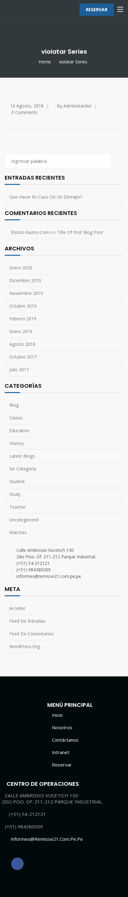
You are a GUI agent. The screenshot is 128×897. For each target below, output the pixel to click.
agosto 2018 (22, 344)
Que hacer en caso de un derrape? (45, 197)
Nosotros (62, 727)
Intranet (60, 752)
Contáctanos (65, 740)
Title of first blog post (80, 232)
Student (17, 481)
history (16, 443)
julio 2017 (19, 370)
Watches (18, 532)
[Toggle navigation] (120, 9)
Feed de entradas (27, 621)
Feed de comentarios (31, 634)
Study (15, 494)
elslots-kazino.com (30, 232)
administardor (77, 106)
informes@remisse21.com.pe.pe (47, 839)
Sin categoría (22, 469)
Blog (14, 405)
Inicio (57, 715)
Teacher (17, 507)
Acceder (17, 608)
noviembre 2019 (26, 293)
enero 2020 (20, 268)
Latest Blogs (22, 456)
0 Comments (24, 112)
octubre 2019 (23, 306)
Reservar (62, 765)
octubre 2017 (23, 357)
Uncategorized (24, 520)
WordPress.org (24, 646)
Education (19, 430)
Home (45, 62)
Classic (16, 418)
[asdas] (17, 864)
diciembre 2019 (25, 280)
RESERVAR (96, 9)
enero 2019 (20, 331)
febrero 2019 (22, 319)
